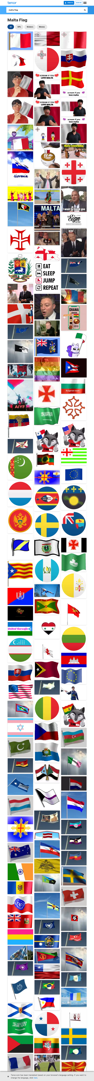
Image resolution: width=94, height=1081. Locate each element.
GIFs (19, 27)
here (35, 1078)
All (11, 27)
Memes (42, 27)
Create (70, 3)
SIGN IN (78, 3)
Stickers (30, 27)
